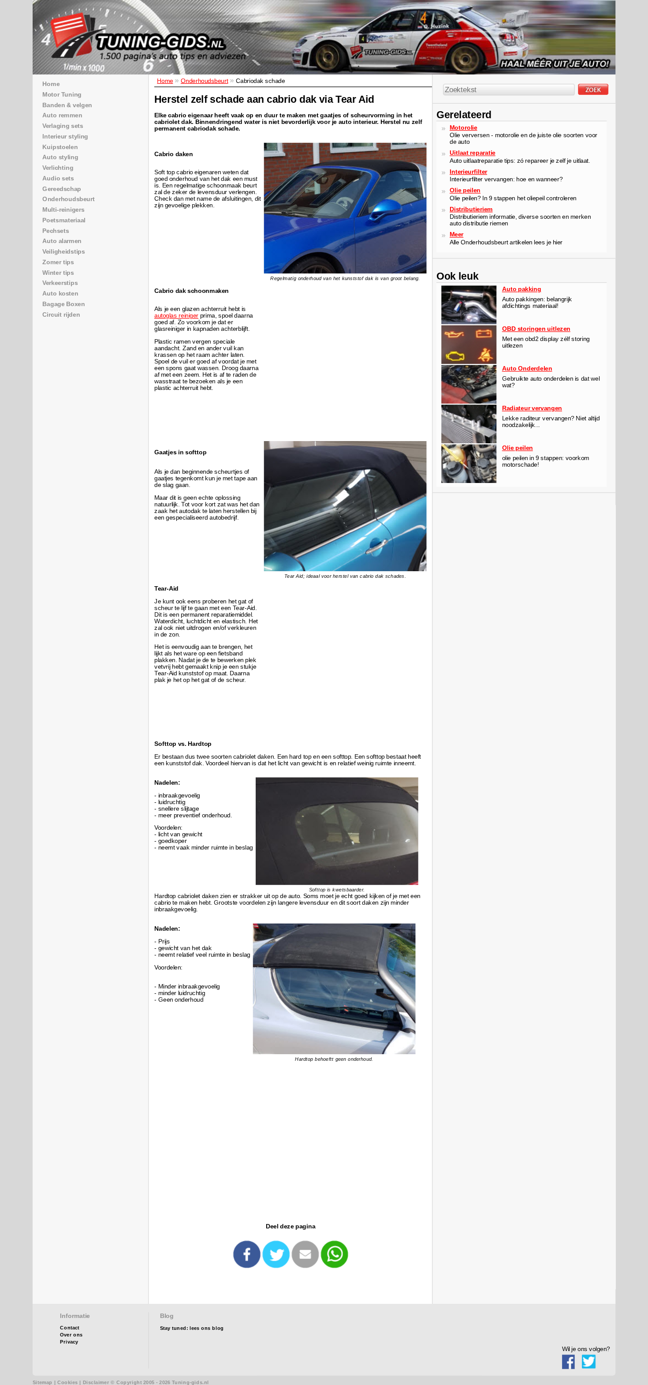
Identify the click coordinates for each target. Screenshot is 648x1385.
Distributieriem (471, 209)
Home (165, 80)
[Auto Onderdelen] (468, 401)
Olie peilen (465, 190)
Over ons (71, 1335)
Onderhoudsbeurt (204, 80)
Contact (69, 1328)
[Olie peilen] (468, 481)
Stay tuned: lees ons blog (192, 1328)
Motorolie (463, 127)
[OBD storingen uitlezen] (468, 362)
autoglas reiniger (176, 315)
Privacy (69, 1342)
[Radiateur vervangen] (468, 441)
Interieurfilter (468, 171)
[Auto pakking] (468, 322)
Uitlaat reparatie (472, 153)
